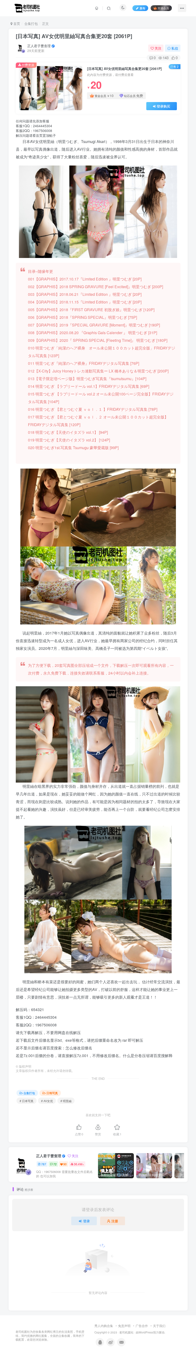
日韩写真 (52, 1093)
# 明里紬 (65, 1101)
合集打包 (31, 23)
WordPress (146, 1332)
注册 (114, 1221)
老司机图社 (126, 1332)
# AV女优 (47, 1101)
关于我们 (159, 1325)
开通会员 (163, 8)
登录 (86, 1221)
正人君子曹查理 (39, 45)
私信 (174, 48)
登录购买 (163, 106)
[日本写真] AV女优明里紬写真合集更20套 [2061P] (74, 36)
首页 (16, 23)
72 (55, 1164)
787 (43, 1164)
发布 (142, 8)
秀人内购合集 (103, 1325)
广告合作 (142, 1325)
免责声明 (124, 1325)
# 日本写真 (26, 1101)
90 (65, 1164)
